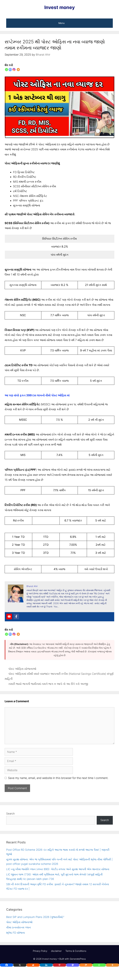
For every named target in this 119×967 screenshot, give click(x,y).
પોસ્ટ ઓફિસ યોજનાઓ (22, 668)
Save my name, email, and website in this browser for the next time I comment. (58, 778)
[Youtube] (9, 616)
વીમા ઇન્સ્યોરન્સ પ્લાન (18, 927)
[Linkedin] (46, 965)
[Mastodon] (72, 965)
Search (10, 813)
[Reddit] (33, 965)
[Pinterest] (59, 965)
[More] (18, 69)
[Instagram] (13, 69)
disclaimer (56, 950)
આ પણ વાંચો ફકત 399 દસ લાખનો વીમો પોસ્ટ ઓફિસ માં (37, 395)
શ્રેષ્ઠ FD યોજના (15, 932)
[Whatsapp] (6, 69)
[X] (19, 965)
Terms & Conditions (75, 950)
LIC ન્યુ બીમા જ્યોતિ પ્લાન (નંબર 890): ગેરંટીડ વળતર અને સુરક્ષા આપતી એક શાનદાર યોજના (57, 869)
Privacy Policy (40, 950)
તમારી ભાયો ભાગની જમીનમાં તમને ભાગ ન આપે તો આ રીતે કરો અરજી (48, 683)
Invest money (59, 7)
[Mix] (86, 965)
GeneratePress (78, 958)
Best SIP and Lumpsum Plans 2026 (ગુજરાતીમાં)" (35, 917)
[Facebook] (10, 69)
